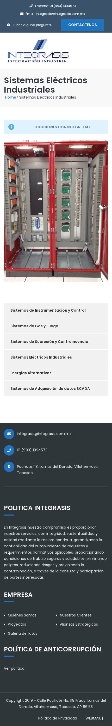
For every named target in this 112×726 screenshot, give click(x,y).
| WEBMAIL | (93, 718)
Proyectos (17, 624)
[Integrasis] (38, 50)
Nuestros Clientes (76, 615)
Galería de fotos (22, 633)
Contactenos (82, 24)
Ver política (14, 668)
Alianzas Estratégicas (79, 624)
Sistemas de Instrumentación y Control (48, 310)
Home (10, 97)
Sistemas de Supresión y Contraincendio (49, 341)
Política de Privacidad (57, 718)
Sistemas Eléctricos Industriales (41, 357)
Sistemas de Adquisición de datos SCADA (50, 388)
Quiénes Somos (22, 615)
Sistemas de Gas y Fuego (34, 326)
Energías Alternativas (31, 373)
